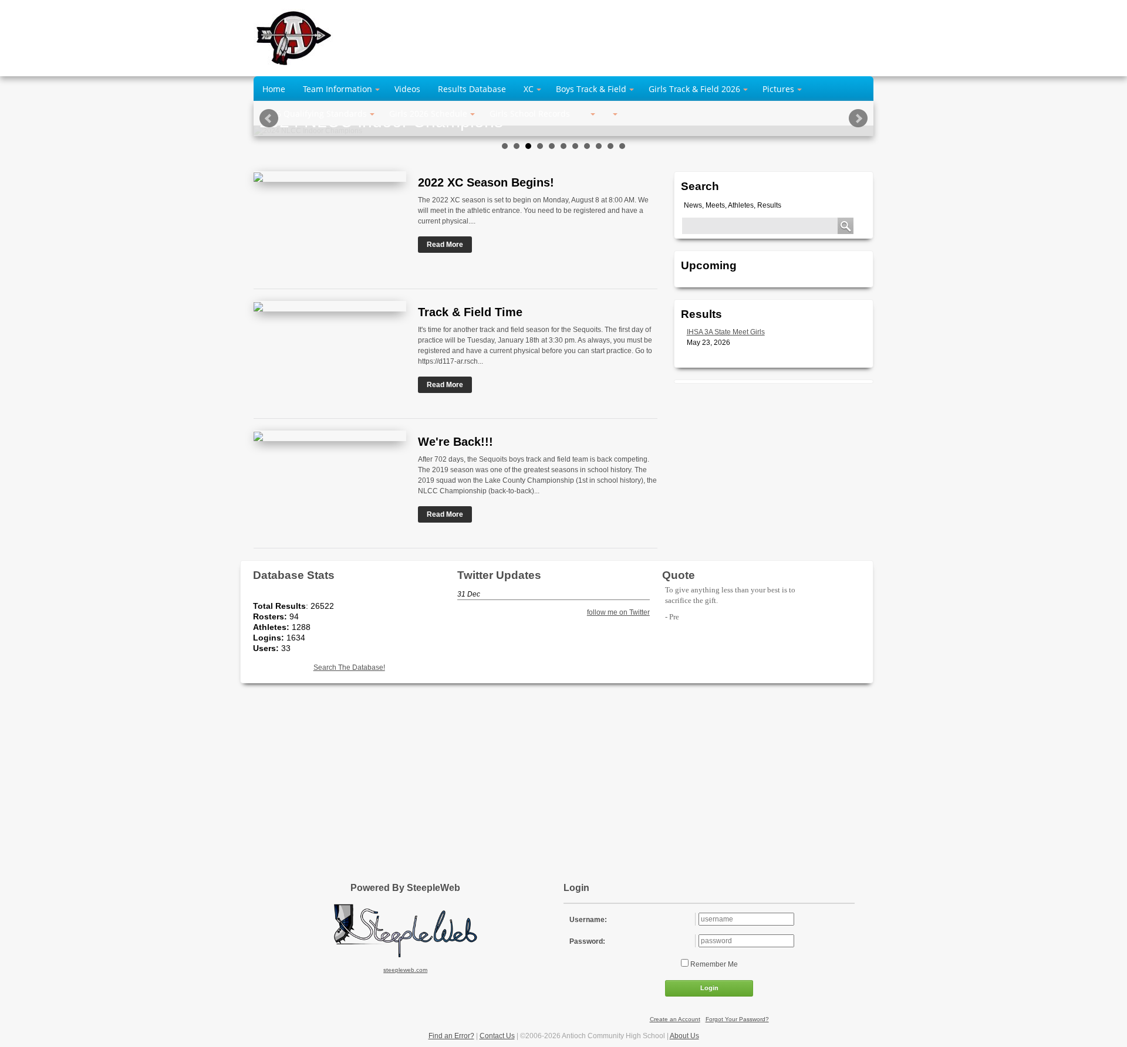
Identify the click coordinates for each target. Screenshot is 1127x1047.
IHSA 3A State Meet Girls (726, 332)
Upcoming (709, 265)
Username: (588, 920)
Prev (268, 118)
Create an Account (675, 1019)
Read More (445, 244)
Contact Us (497, 1036)
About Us (684, 1036)
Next (858, 118)
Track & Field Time (470, 312)
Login (709, 987)
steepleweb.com (405, 970)
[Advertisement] (563, 777)
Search (700, 186)
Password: (587, 941)
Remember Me (713, 964)
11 (622, 146)
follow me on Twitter (618, 612)
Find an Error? (451, 1036)
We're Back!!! (455, 441)
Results (701, 314)
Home (273, 88)
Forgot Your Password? (737, 1019)
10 (610, 146)
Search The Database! (349, 667)
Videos (407, 88)
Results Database (472, 88)
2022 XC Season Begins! (486, 182)
